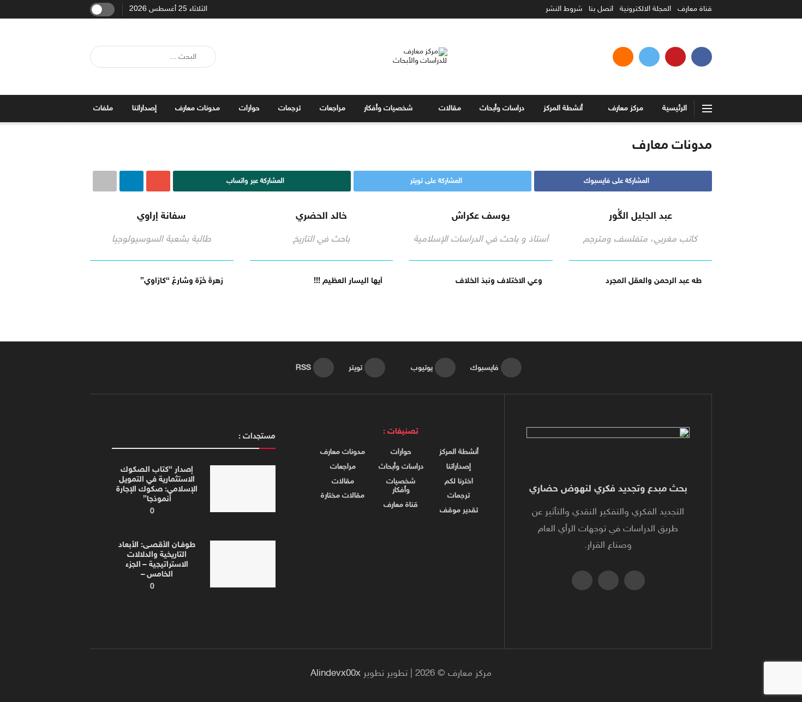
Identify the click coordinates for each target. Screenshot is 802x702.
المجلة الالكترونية (645, 9)
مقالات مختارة (342, 495)
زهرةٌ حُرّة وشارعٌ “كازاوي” (181, 281)
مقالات (450, 108)
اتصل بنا (601, 9)
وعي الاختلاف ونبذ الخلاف (499, 281)
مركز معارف (625, 108)
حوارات (249, 108)
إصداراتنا (144, 108)
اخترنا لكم (459, 481)
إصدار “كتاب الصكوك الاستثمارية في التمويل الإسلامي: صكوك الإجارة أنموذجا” (156, 484)
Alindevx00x (335, 673)
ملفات (103, 108)
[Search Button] (102, 57)
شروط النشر (564, 9)
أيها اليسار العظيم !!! (348, 281)
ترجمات (289, 108)
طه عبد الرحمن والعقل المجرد (654, 281)
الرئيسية (674, 108)
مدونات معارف (197, 108)
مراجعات (332, 108)
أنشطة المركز (563, 108)
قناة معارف (695, 9)
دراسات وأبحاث (502, 108)
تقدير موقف (459, 510)
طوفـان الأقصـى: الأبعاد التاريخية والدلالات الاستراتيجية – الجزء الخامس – (156, 560)
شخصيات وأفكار (388, 108)
